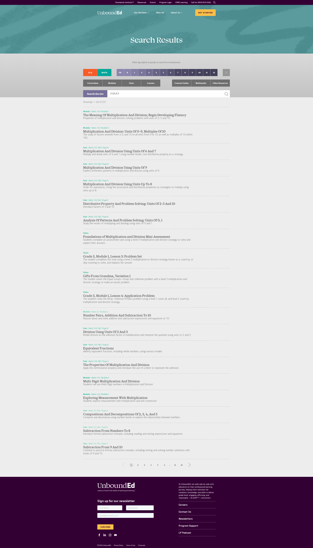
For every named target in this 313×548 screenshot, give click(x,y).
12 (182, 465)
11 (175, 465)
